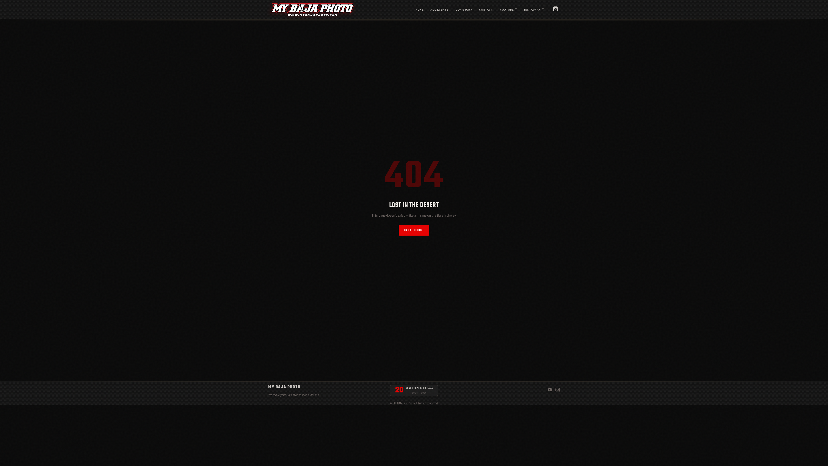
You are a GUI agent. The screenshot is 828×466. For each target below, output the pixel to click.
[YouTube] (550, 391)
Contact (486, 9)
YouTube (507, 9)
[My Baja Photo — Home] (311, 9)
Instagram (532, 9)
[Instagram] (557, 391)
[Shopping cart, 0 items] (555, 10)
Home (419, 9)
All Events (439, 9)
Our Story (464, 9)
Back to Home (414, 230)
